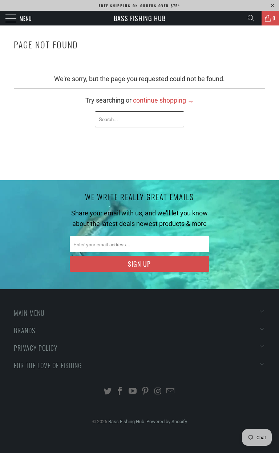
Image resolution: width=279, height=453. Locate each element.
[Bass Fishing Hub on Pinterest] (145, 391)
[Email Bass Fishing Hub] (170, 391)
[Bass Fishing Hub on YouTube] (133, 391)
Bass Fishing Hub (140, 18)
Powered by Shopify (166, 421)
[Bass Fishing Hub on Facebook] (120, 391)
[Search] (253, 18)
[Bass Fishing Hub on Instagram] (158, 391)
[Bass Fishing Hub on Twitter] (107, 391)
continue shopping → (163, 100)
